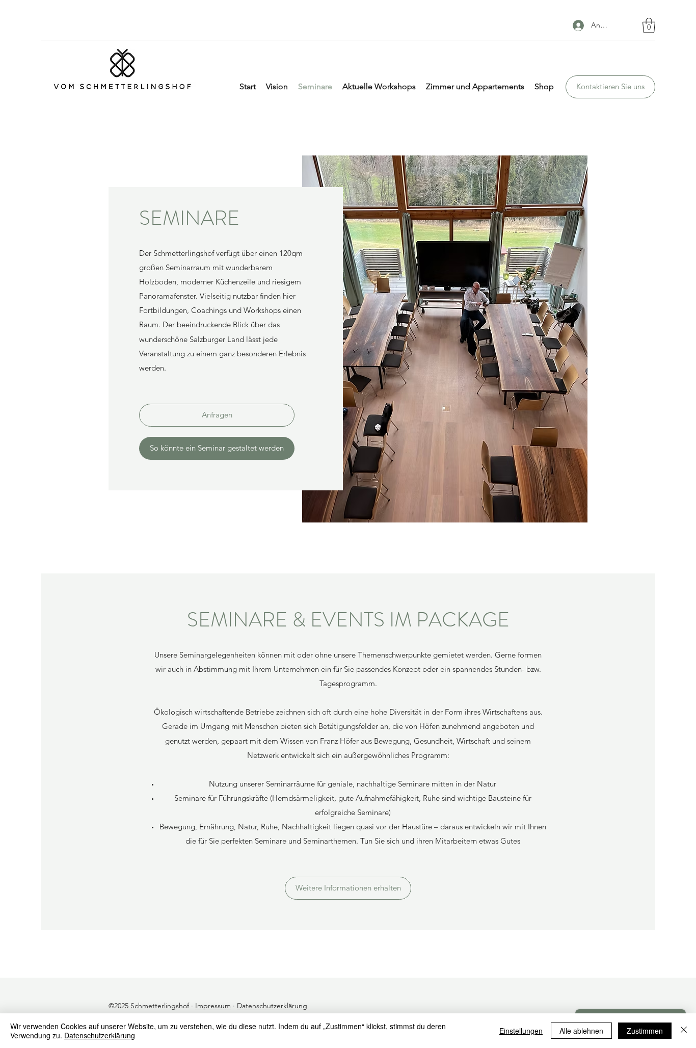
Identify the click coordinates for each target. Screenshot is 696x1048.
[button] (649, 25)
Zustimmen (645, 1031)
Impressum (213, 1005)
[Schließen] (684, 1030)
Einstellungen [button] (521, 1031)
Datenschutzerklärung (272, 1005)
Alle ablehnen (581, 1031)
